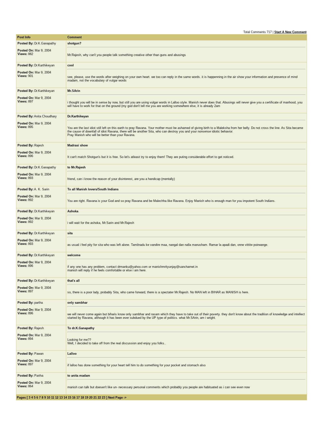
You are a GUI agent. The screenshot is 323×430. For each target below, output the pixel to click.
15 (69, 397)
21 (95, 397)
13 (61, 397)
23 (103, 397)
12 (56, 397)
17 (78, 397)
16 (73, 397)
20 (90, 397)
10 (48, 397)
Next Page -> (117, 397)
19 (86, 397)
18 (82, 397)
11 (52, 397)
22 (99, 397)
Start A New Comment (290, 32)
